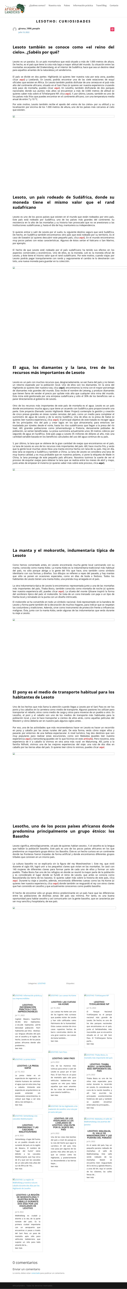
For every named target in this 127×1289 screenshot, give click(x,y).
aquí (61, 387)
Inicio (23, 6)
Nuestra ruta (55, 6)
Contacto (114, 6)
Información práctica (83, 6)
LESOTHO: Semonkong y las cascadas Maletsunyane (27, 1128)
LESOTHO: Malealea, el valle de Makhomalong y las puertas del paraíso (99, 1134)
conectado (35, 1273)
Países (67, 6)
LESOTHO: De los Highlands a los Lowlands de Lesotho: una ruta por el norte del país (63, 1124)
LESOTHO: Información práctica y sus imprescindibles (28, 1008)
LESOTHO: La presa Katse (28, 1066)
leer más (18, 1048)
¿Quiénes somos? (37, 6)
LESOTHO (42, 983)
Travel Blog (101, 6)
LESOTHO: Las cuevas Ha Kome (63, 1003)
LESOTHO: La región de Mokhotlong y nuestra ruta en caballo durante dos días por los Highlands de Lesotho (27, 1201)
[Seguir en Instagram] (112, 29)
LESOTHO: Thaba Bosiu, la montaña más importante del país (99, 1067)
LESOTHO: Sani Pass (63, 1058)
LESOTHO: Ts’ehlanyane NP (99, 1003)
